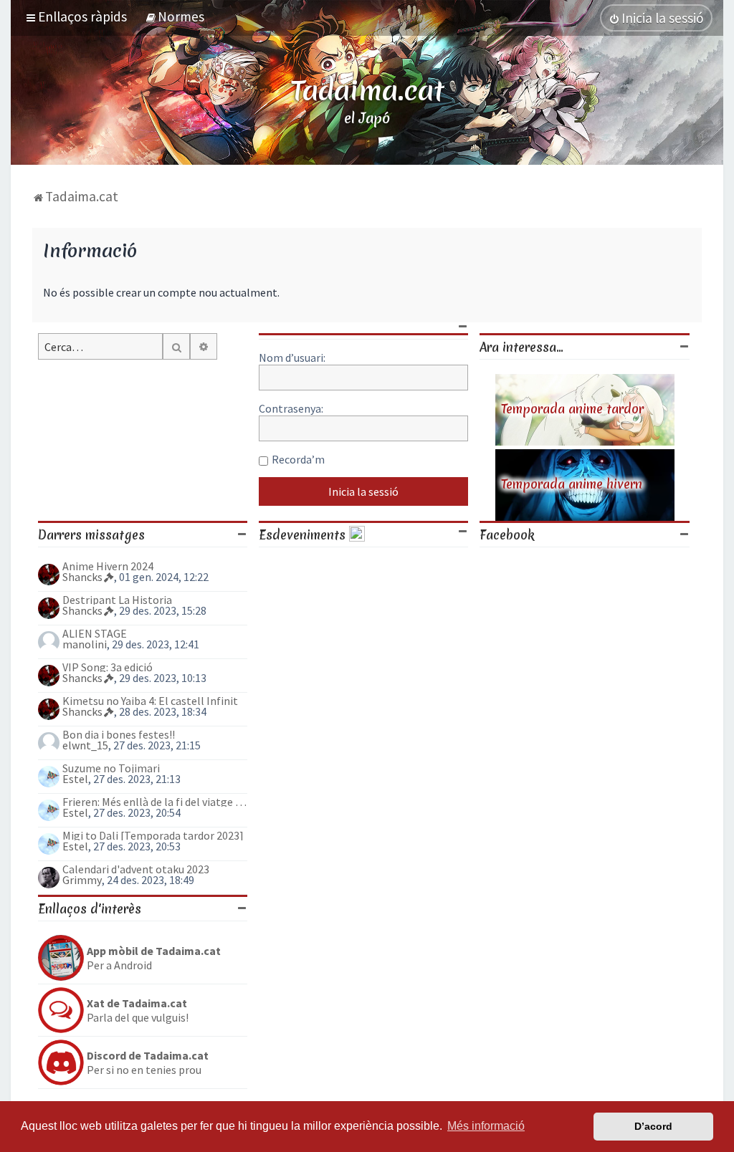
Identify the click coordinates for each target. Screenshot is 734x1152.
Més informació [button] (486, 1126)
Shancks (82, 577)
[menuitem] (174, 16)
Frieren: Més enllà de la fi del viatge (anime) (154, 802)
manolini (84, 644)
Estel (75, 779)
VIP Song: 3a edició (107, 667)
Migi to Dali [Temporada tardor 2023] (153, 835)
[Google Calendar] (357, 535)
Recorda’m (298, 459)
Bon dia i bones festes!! (118, 734)
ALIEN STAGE (94, 633)
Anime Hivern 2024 (107, 566)
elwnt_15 (85, 745)
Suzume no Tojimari (111, 768)
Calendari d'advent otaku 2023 (135, 869)
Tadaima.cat (367, 90)
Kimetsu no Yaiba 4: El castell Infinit (150, 701)
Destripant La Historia (117, 600)
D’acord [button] (653, 1126)
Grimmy (82, 880)
